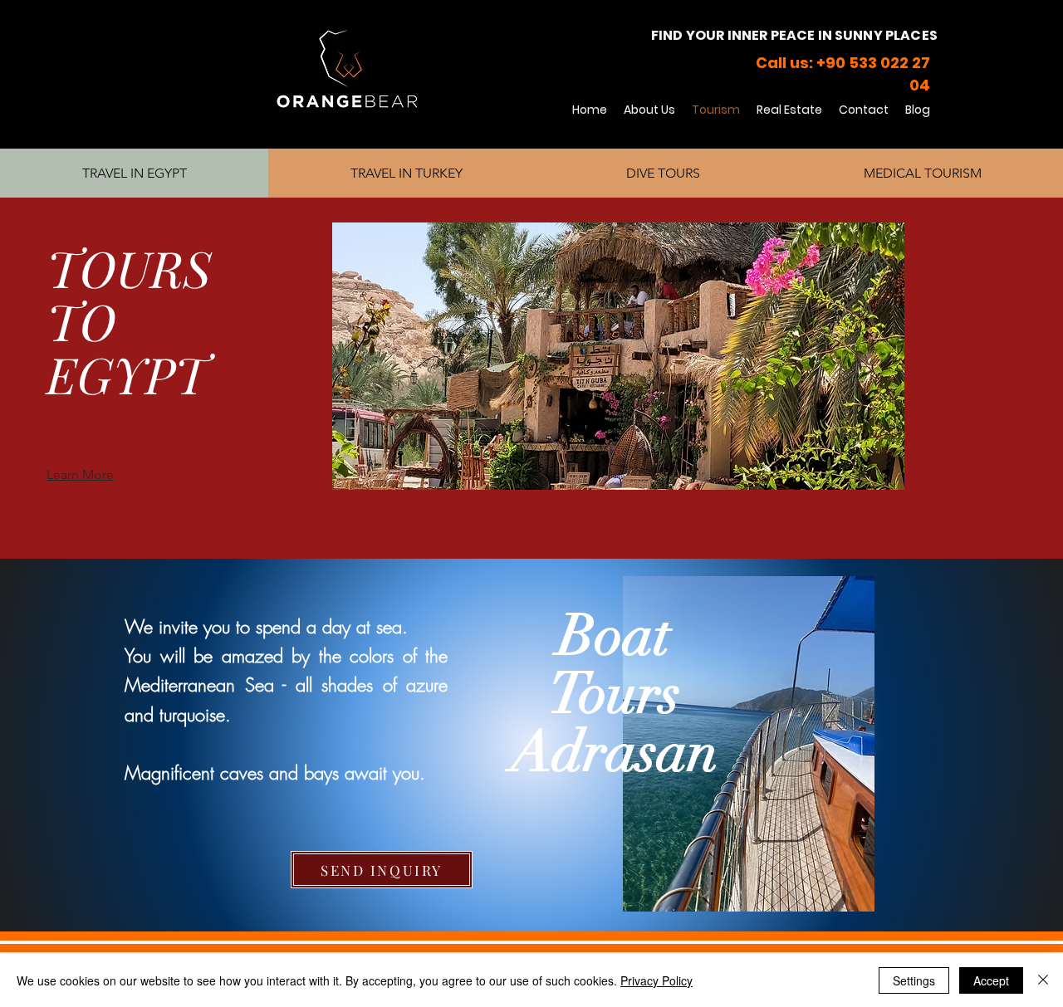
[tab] (134, 173)
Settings (914, 980)
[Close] (1043, 980)
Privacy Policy (656, 980)
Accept (991, 980)
